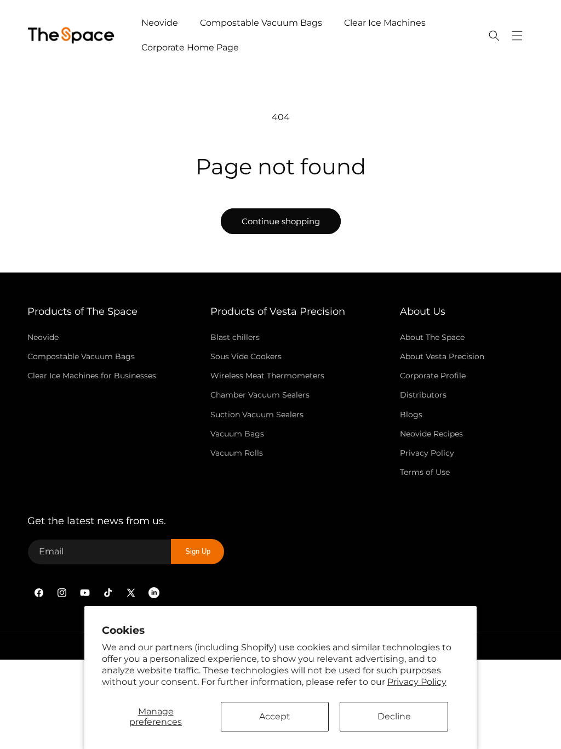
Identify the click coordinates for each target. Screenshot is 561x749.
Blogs (411, 414)
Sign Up (197, 551)
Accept (274, 716)
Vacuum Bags (237, 434)
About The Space (432, 337)
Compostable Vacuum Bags (81, 356)
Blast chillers (235, 337)
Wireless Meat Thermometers (267, 376)
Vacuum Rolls (236, 453)
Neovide (43, 337)
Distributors (423, 395)
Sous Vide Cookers (246, 356)
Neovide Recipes (431, 434)
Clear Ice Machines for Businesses (91, 376)
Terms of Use (425, 472)
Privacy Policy (416, 682)
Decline (394, 716)
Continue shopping (281, 221)
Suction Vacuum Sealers (257, 414)
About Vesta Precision (442, 356)
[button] (494, 36)
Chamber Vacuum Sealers (260, 395)
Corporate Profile (433, 376)
